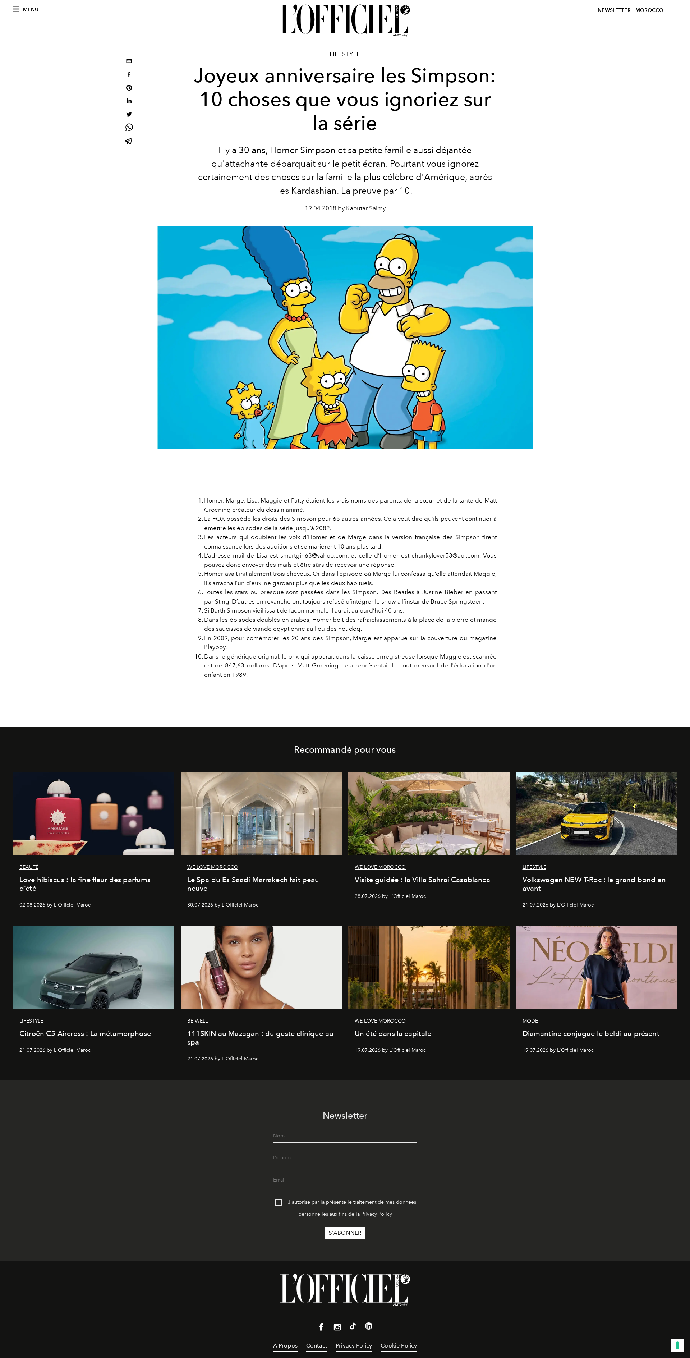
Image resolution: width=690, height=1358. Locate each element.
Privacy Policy (376, 1214)
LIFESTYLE (345, 54)
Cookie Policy (399, 1345)
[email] (129, 62)
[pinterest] (129, 88)
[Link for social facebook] (321, 1328)
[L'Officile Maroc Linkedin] (368, 1327)
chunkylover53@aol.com (445, 555)
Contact (316, 1345)
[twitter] (129, 115)
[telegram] (129, 141)
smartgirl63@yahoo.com (314, 555)
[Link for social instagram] (337, 1328)
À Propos (285, 1345)
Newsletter (614, 10)
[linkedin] (129, 102)
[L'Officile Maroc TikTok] (352, 1327)
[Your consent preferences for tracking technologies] (677, 1345)
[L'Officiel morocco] (345, 20)
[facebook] (129, 75)
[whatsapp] (129, 128)
